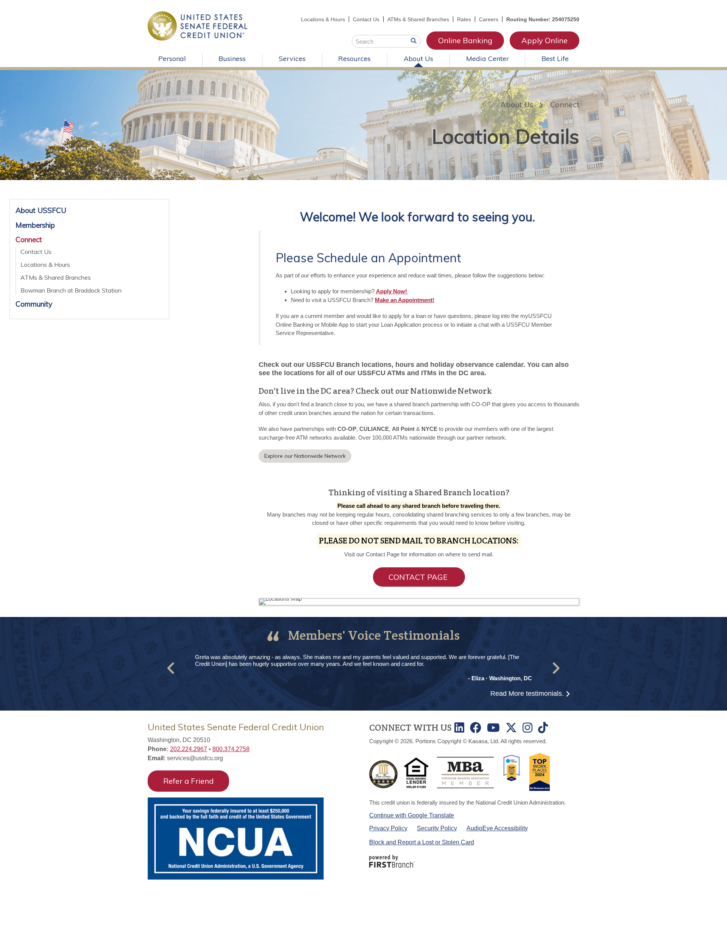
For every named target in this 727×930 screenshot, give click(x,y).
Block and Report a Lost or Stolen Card (421, 842)
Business (232, 58)
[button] (171, 667)
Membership (35, 225)
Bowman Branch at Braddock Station (71, 290)
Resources (354, 58)
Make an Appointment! (404, 300)
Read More (527, 693)
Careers (488, 19)
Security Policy (437, 828)
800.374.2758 (231, 749)
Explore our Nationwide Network (305, 455)
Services (292, 58)
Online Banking (465, 40)
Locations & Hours (323, 19)
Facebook (475, 727)
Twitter (511, 727)
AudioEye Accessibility (497, 828)
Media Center (487, 58)
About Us (418, 58)
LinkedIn (459, 727)
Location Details (505, 136)
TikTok (543, 727)
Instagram (527, 727)
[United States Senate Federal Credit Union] (197, 25)
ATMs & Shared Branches (418, 19)
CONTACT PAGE (418, 577)
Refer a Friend (188, 781)
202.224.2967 (188, 749)
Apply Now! (392, 291)
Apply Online (544, 40)
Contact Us (366, 19)
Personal (172, 58)
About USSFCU (41, 210)
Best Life (555, 58)
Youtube (493, 727)
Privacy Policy (388, 828)
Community (34, 303)
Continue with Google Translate (411, 815)
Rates (464, 19)
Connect (564, 104)
